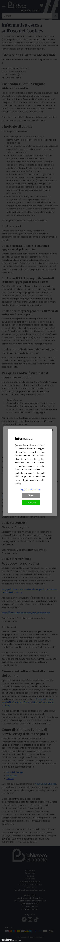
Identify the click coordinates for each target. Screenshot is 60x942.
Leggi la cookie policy (30, 489)
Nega (30, 495)
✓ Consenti (31, 502)
